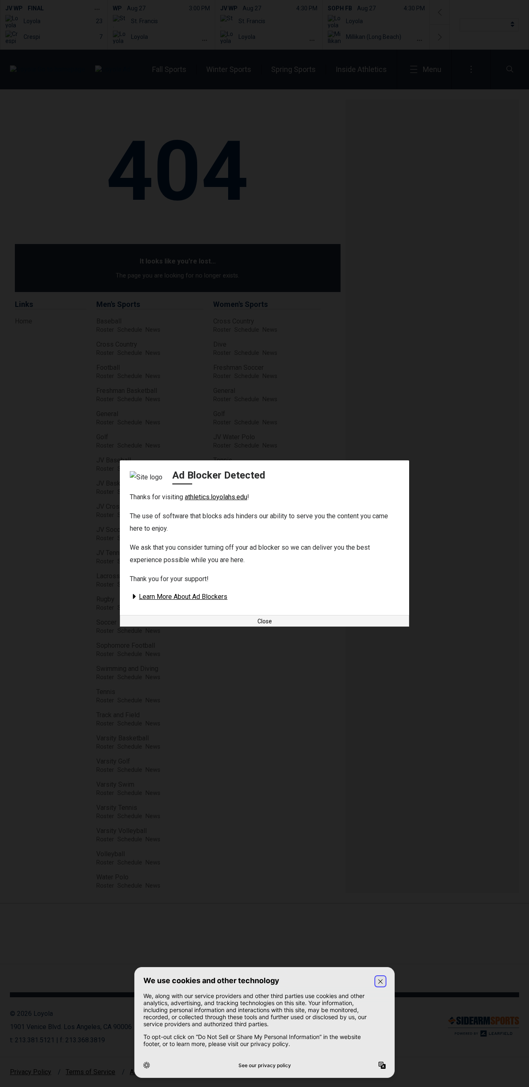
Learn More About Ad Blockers (183, 597)
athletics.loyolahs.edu (216, 497)
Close (264, 621)
